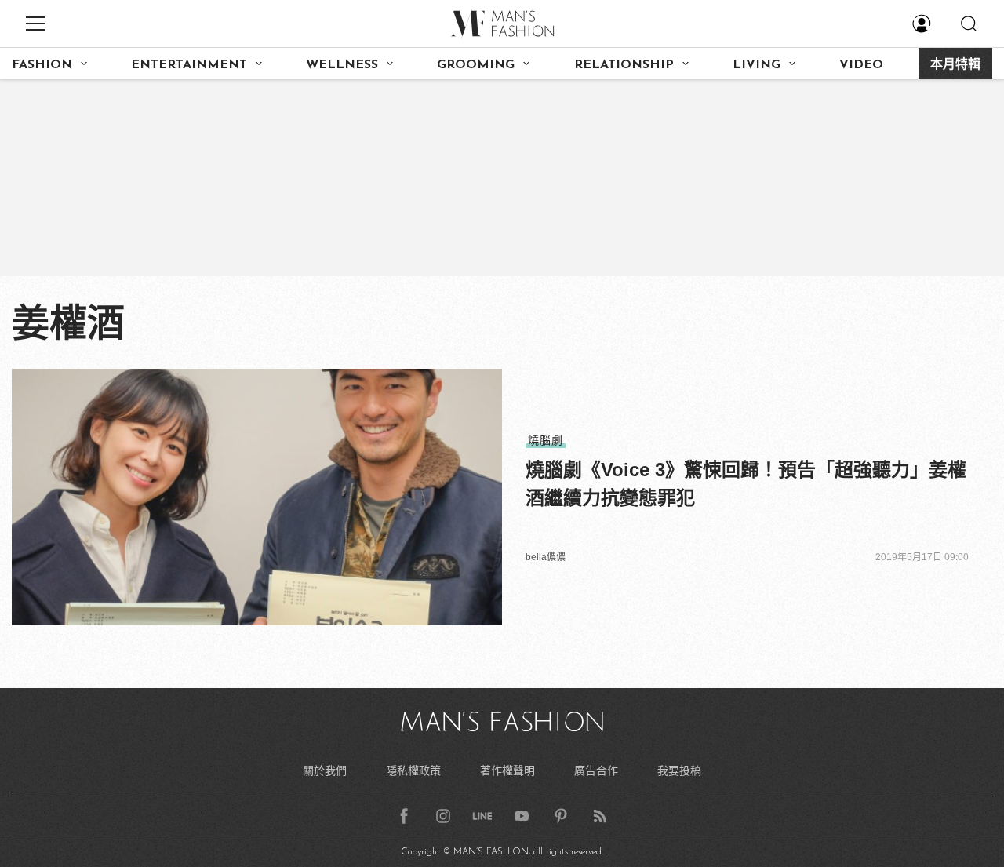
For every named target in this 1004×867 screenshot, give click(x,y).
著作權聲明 (507, 770)
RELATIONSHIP (624, 65)
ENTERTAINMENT (189, 65)
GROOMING (476, 65)
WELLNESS (342, 65)
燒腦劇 (545, 440)
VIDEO (861, 65)
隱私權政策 (413, 770)
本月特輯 (955, 65)
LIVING (756, 65)
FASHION (42, 65)
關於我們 (325, 770)
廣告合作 (596, 770)
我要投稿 (679, 770)
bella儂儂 (546, 557)
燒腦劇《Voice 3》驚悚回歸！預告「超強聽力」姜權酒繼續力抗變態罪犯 (746, 483)
